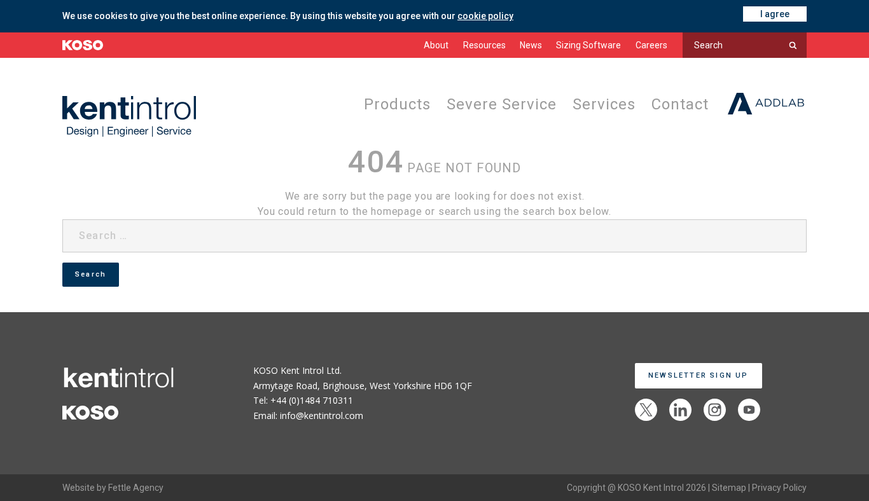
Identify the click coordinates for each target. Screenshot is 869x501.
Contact (678, 105)
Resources (484, 45)
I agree (774, 14)
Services (600, 105)
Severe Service (496, 105)
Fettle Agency (135, 488)
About (436, 45)
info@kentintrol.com (321, 415)
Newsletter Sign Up (698, 375)
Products (390, 105)
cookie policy (485, 16)
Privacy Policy (779, 488)
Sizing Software (588, 45)
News (531, 45)
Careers (651, 45)
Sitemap (729, 488)
